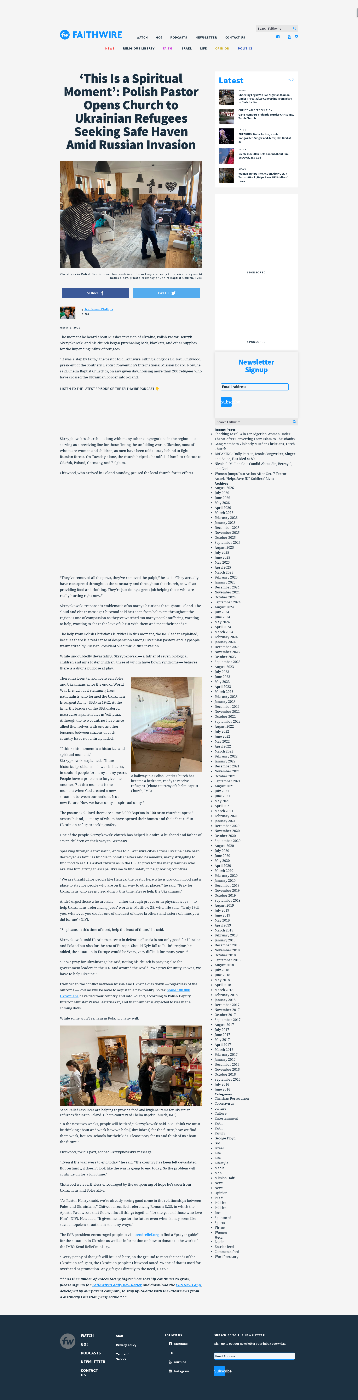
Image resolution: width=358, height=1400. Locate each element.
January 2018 (225, 1000)
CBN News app (188, 1285)
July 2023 (222, 672)
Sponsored (223, 1218)
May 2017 (222, 1040)
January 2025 (225, 582)
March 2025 (224, 572)
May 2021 (222, 801)
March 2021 (224, 811)
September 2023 (228, 662)
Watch (142, 37)
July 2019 (222, 910)
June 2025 (222, 557)
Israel (186, 48)
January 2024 (225, 642)
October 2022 (225, 717)
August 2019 (224, 905)
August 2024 (224, 607)
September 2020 (228, 841)
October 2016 (225, 1074)
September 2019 (228, 900)
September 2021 (228, 781)
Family (220, 1133)
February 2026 (226, 518)
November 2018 (227, 950)
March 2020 (224, 871)
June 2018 (222, 975)
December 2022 (227, 707)
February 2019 (226, 935)
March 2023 (224, 692)
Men (218, 1173)
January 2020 (225, 881)
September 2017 (228, 1020)
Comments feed (227, 1252)
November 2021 (227, 771)
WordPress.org (226, 1257)
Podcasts (178, 37)
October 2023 (225, 657)
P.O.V (219, 1198)
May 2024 (222, 622)
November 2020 (227, 831)
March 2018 (224, 990)
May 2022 (222, 741)
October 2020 (225, 836)
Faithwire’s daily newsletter (117, 1285)
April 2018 (223, 985)
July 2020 (222, 851)
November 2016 (227, 1069)
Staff (119, 1336)
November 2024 (227, 592)
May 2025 (222, 562)
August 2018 (224, 965)
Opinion (222, 48)
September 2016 (228, 1079)
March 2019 (224, 930)
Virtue (220, 1228)
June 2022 (222, 736)
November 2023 (227, 652)
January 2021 (225, 821)
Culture (221, 1113)
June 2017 (222, 1035)
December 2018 (227, 945)
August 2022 (224, 726)
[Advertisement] (256, 243)
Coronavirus (224, 1103)
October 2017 (225, 1015)
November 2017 (227, 1010)
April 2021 (223, 806)
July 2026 (222, 493)
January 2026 (225, 523)
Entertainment (226, 1118)
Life (203, 48)
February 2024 (226, 637)
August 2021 (224, 786)
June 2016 (222, 1089)
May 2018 (222, 980)
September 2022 (228, 722)
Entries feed (224, 1247)
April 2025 (223, 567)
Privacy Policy (126, 1345)
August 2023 (224, 667)
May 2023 (222, 682)
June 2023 (222, 677)
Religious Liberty (139, 48)
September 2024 (228, 602)
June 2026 (222, 498)
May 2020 (222, 861)
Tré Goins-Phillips (99, 309)
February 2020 (226, 876)
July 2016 (222, 1084)
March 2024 (224, 632)
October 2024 (225, 597)
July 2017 (222, 1030)
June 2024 (222, 617)
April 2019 (223, 925)
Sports (220, 1223)
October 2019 (225, 895)
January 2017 (225, 1060)
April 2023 (223, 687)
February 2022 (226, 756)
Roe (218, 1213)
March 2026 (224, 513)
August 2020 (224, 846)
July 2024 (222, 612)
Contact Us (235, 37)
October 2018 (225, 955)
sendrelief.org (147, 1235)
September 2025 (228, 543)
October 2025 (225, 538)
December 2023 (227, 647)
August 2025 (224, 548)
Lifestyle (221, 1163)
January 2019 (225, 940)
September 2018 (228, 960)
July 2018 (222, 970)
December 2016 (227, 1065)
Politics (245, 48)
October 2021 (225, 776)
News (110, 48)
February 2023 (226, 697)
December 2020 (227, 826)
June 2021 (222, 796)
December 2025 (227, 528)
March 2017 (224, 1050)
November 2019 (227, 891)
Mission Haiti (225, 1178)
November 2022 (227, 712)
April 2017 (223, 1045)
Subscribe (226, 402)
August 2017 (224, 1025)
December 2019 (227, 886)
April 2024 (223, 627)
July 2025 (222, 552)
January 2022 (225, 761)
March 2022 (224, 751)
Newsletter (206, 37)
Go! (159, 37)
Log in (219, 1242)
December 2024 (227, 587)
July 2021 (222, 791)
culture (220, 1108)
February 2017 (226, 1055)
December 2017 (227, 1005)
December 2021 (227, 766)
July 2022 (222, 731)
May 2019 (222, 920)
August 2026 (224, 488)
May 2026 (222, 503)
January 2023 (225, 702)
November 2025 (227, 533)
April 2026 (223, 508)
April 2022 (223, 746)
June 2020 (222, 856)
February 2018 (226, 995)
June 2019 (222, 915)
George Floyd (225, 1138)
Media (220, 1168)
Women (221, 1233)
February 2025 (226, 577)
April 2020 (223, 866)
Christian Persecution (232, 1098)
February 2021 (226, 816)
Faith (167, 48)
